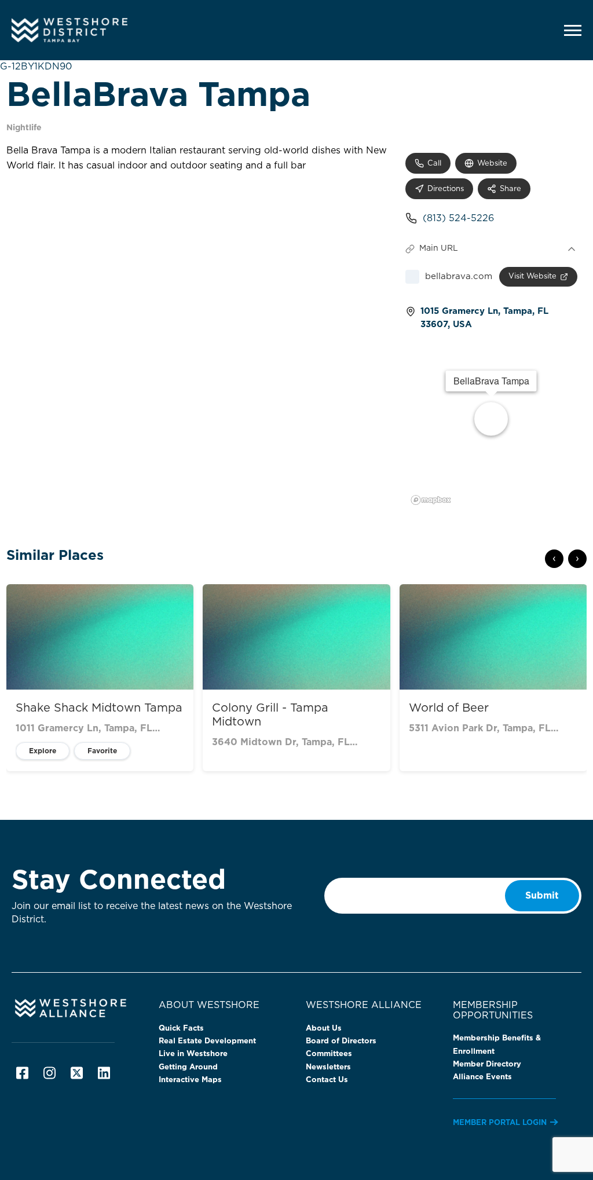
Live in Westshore (193, 1054)
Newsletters (328, 1067)
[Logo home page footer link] (76, 1007)
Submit (542, 895)
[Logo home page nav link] (90, 30)
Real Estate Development (207, 1041)
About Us (324, 1028)
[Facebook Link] (22, 1073)
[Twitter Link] (77, 1073)
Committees (329, 1054)
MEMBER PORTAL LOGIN (500, 1123)
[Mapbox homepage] (431, 499)
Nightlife (24, 128)
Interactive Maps (190, 1080)
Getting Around (188, 1067)
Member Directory (487, 1064)
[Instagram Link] (49, 1073)
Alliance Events (482, 1077)
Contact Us (327, 1080)
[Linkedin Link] (104, 1073)
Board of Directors (341, 1041)
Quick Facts (181, 1028)
